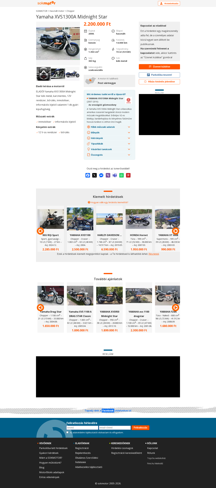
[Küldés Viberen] (108, 175)
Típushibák (96, 143)
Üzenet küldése (161, 66)
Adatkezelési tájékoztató (88, 467)
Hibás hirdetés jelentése (161, 81)
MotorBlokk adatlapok (51, 472)
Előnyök (94, 132)
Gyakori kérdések (48, 453)
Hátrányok (96, 138)
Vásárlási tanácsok (101, 149)
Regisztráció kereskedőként (126, 453)
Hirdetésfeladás (171, 3)
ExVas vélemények (49, 477)
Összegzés (96, 154)
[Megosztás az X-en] (94, 175)
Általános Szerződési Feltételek (86, 460)
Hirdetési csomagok (122, 448)
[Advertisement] (159, 114)
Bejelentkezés (83, 453)
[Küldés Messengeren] (101, 175)
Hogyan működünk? (50, 462)
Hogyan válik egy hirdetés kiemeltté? (109, 202)
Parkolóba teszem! (161, 75)
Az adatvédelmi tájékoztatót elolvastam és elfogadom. (96, 432)
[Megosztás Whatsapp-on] (121, 175)
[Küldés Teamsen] (114, 175)
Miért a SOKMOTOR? (50, 457)
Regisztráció (82, 448)
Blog (41, 467)
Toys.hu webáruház (156, 458)
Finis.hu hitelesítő (155, 463)
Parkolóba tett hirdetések (53, 448)
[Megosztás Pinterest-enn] (128, 175)
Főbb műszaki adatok (102, 126)
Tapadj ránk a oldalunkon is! (108, 410)
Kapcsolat (152, 448)
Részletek (154, 254)
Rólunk (151, 453)
